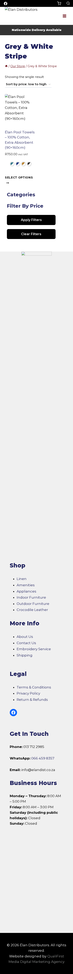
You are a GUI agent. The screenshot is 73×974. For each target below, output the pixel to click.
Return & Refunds (32, 700)
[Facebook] (5, 3)
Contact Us (26, 643)
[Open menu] (64, 16)
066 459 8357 (42, 758)
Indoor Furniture (31, 597)
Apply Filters (31, 220)
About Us (25, 637)
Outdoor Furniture (33, 604)
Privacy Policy (28, 693)
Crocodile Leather (32, 610)
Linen (22, 579)
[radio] (12, 164)
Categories (21, 195)
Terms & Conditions (34, 687)
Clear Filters (31, 234)
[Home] (6, 66)
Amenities (26, 585)
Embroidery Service (34, 649)
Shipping (24, 655)
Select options (19, 177)
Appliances (26, 591)
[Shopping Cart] (60, 3)
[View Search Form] (68, 3)
